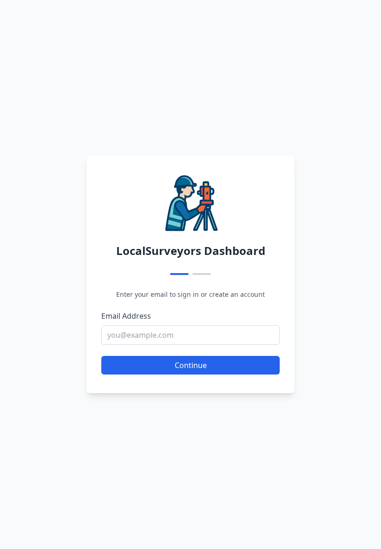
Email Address (126, 316)
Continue (191, 365)
